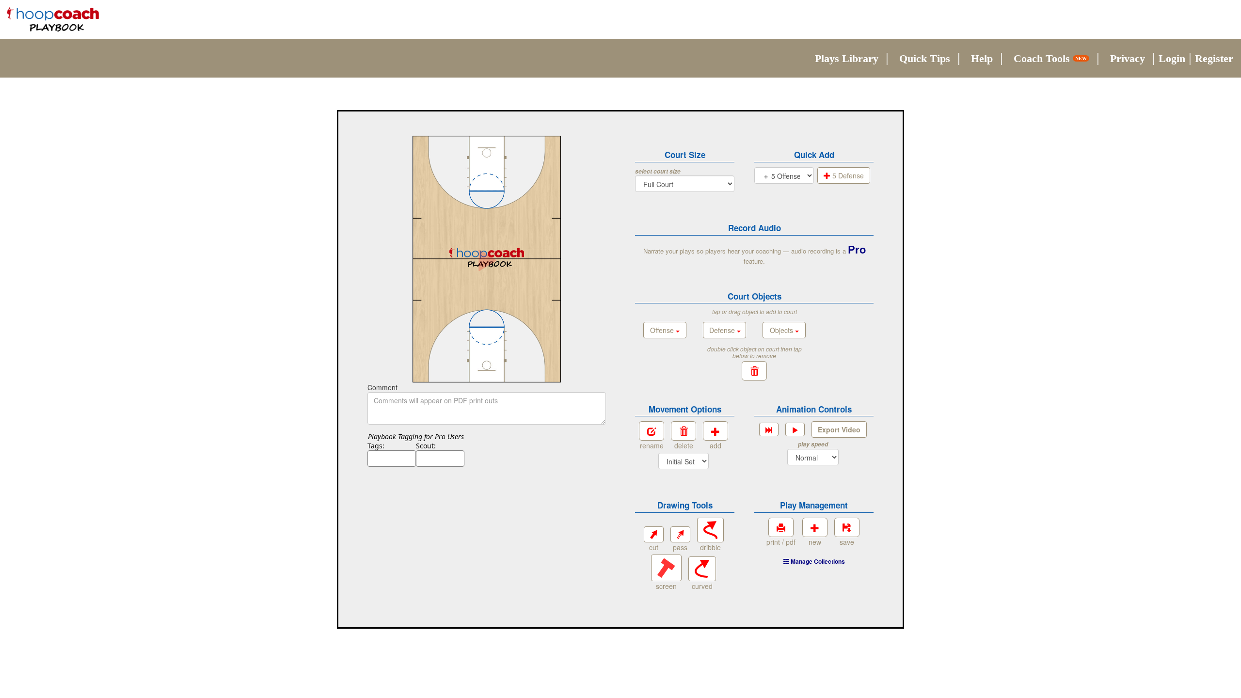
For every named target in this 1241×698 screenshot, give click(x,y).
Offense (663, 330)
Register (1214, 58)
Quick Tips (924, 58)
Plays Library (846, 58)
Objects (782, 330)
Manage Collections (817, 561)
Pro (857, 249)
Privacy (1127, 58)
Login (1172, 58)
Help (982, 58)
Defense (723, 330)
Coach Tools (1050, 58)
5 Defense (847, 175)
